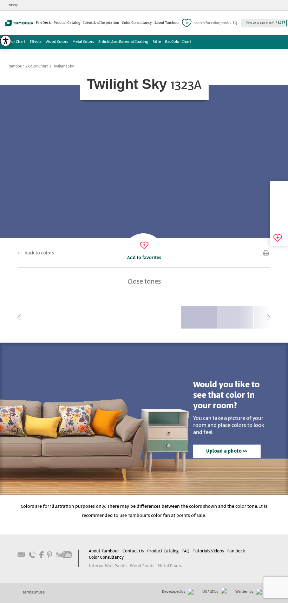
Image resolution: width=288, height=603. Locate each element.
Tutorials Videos (208, 551)
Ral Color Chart (178, 42)
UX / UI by (210, 592)
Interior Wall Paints (107, 566)
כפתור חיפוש (235, 23)
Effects (35, 42)
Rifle (156, 42)
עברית (13, 5)
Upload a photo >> (227, 451)
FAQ (185, 551)
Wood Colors (57, 42)
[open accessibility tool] (5, 40)
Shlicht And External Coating (123, 42)
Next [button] (268, 317)
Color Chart (15, 42)
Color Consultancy (137, 22)
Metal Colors (83, 42)
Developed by (174, 592)
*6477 (281, 23)
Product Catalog (67, 22)
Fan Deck (43, 22)
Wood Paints (142, 566)
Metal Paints (170, 566)
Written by (244, 592)
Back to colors (39, 253)
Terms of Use (33, 592)
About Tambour (167, 22)
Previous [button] (19, 317)
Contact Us (133, 551)
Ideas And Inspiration (101, 22)
